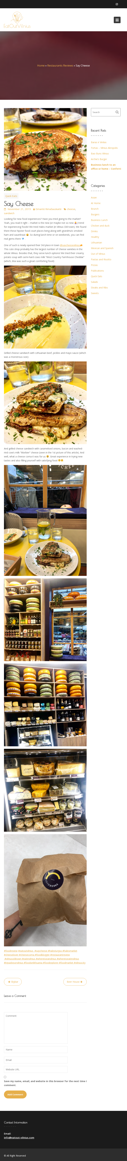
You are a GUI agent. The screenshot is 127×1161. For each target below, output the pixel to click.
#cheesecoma (27, 954)
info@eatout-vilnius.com (19, 1137)
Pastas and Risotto (101, 259)
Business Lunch (99, 220)
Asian (94, 197)
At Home (96, 203)
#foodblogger (42, 954)
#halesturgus (55, 950)
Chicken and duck (100, 225)
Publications (97, 270)
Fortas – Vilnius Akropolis (104, 147)
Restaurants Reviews (60, 65)
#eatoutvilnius (26, 950)
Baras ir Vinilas (98, 142)
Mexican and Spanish (102, 248)
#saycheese (41, 950)
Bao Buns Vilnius (100, 153)
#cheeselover (11, 954)
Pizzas (94, 265)
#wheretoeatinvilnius (68, 958)
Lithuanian (96, 242)
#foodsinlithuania (33, 962)
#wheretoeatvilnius (46, 958)
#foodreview (11, 950)
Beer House (73, 981)
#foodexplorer (51, 962)
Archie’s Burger (99, 159)
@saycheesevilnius (70, 245)
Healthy (95, 236)
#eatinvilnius (29, 958)
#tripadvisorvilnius (14, 962)
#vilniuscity (79, 962)
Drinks (94, 231)
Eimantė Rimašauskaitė (48, 209)
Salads (94, 281)
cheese (71, 209)
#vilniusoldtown (13, 958)
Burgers (95, 214)
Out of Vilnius (98, 253)
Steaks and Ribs (99, 287)
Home (41, 65)
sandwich (9, 213)
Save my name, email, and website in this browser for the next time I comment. (45, 1083)
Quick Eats (11, 196)
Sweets (95, 293)
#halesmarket (70, 950)
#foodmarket (66, 962)
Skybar (14, 981)
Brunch (95, 208)
